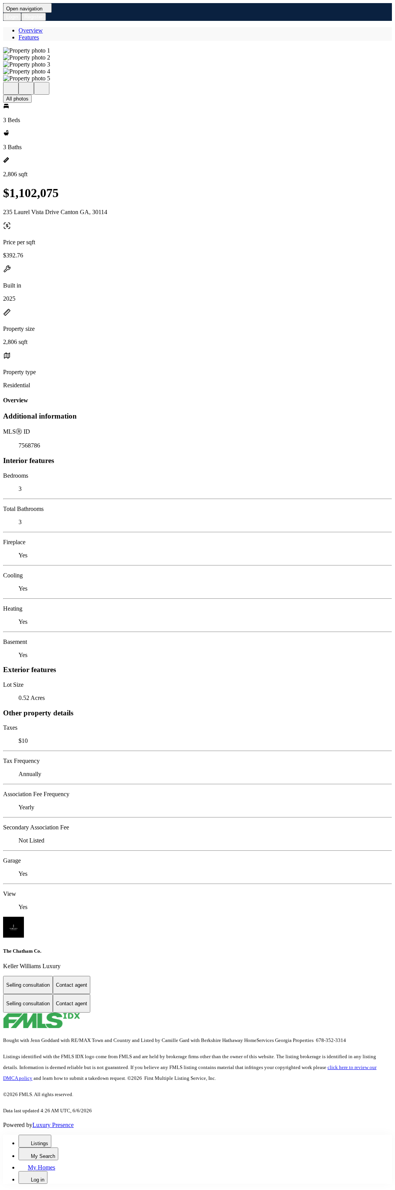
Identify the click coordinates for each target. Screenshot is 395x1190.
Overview (31, 30)
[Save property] (26, 88)
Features (29, 37)
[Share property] (41, 88)
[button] (197, 50)
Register (33, 17)
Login (12, 17)
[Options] (11, 88)
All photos (17, 99)
